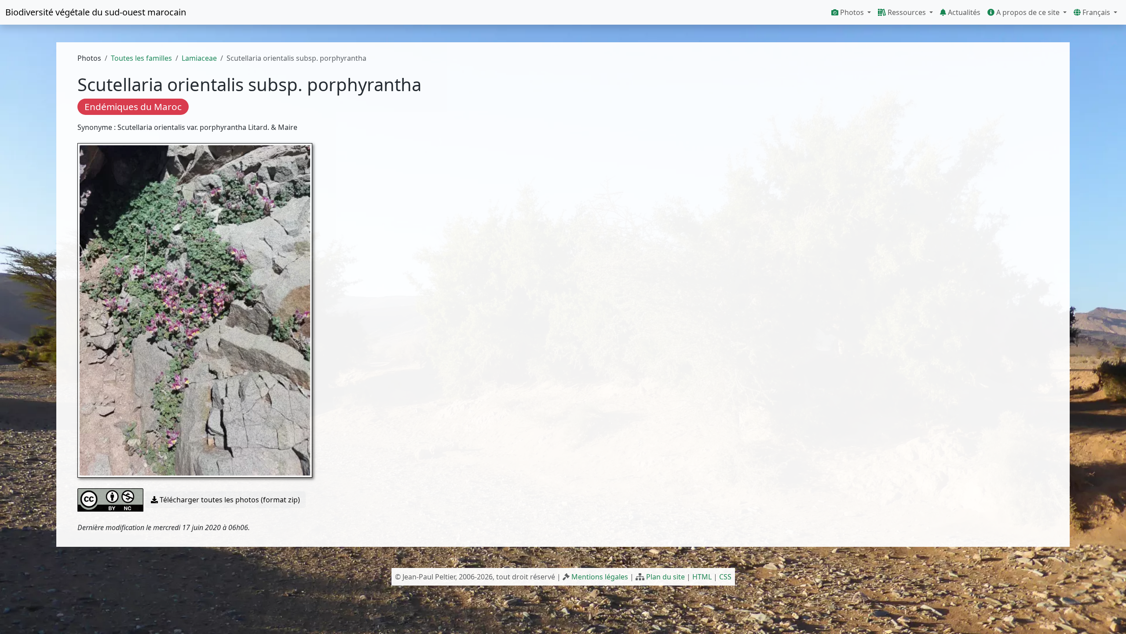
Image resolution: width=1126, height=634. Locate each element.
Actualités (963, 12)
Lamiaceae (199, 58)
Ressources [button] (907, 12)
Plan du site (665, 577)
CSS (725, 577)
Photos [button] (852, 12)
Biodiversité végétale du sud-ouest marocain (95, 12)
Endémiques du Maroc (133, 106)
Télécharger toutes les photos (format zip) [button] (229, 500)
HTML (702, 577)
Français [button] (1096, 12)
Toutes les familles (141, 58)
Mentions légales (599, 577)
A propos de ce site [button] (1027, 12)
